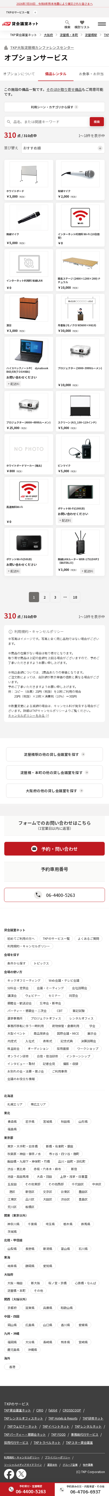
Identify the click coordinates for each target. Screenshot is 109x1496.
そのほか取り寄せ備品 (64, 89)
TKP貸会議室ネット (23, 35)
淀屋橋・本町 (69, 35)
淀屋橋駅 (91, 35)
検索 (97, 121)
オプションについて (19, 73)
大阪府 (48, 35)
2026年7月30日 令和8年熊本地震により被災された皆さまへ (54, 4)
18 (75, 597)
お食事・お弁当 (91, 73)
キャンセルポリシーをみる (26, 715)
